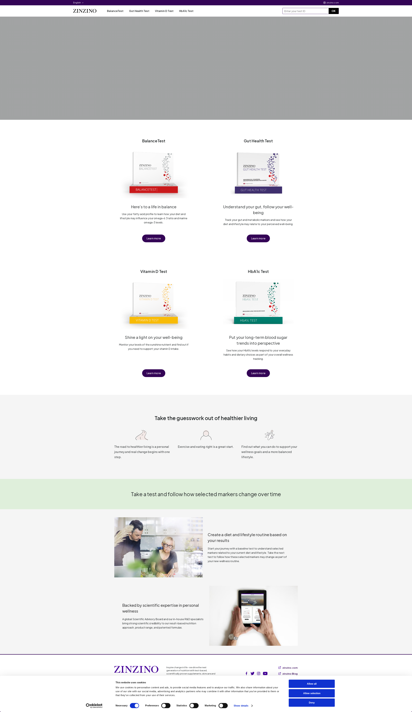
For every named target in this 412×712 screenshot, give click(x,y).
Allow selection (311, 693)
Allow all (312, 683)
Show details (241, 705)
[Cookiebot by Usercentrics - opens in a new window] (94, 705)
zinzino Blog (290, 673)
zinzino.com (333, 2)
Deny (312, 702)
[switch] (165, 705)
